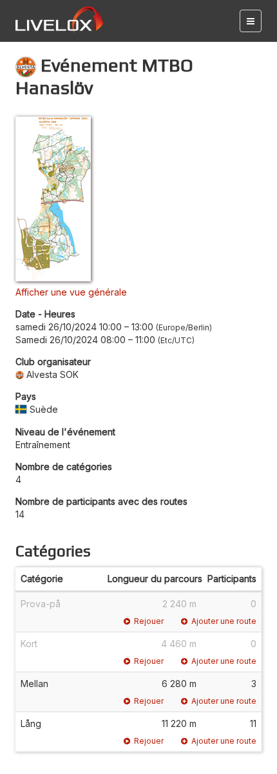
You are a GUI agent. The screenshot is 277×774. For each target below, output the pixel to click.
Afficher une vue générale (71, 292)
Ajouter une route (223, 621)
